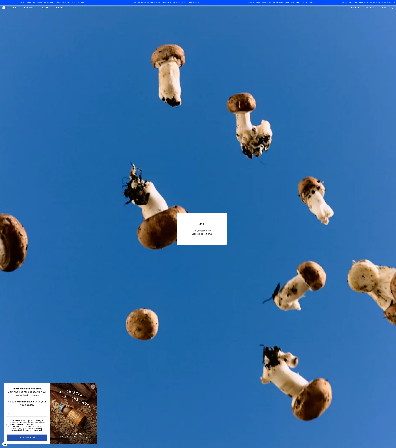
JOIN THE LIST (27, 438)
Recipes (45, 8)
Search (355, 8)
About (59, 8)
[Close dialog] (93, 386)
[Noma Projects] (3, 7)
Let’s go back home (202, 234)
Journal (29, 8)
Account (371, 8)
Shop (14, 8)
